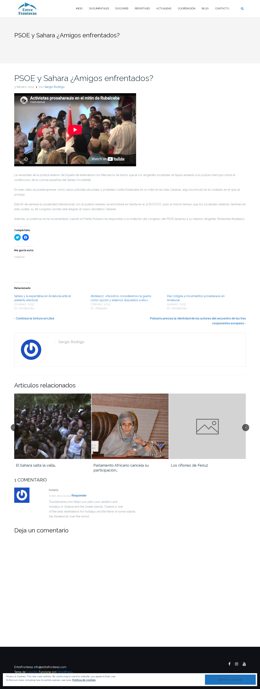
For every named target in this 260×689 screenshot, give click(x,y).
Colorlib (31, 672)
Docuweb (121, 8)
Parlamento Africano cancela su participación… (121, 467)
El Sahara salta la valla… (36, 465)
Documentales (99, 8)
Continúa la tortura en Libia (35, 318)
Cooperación (186, 8)
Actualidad (163, 8)
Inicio (79, 8)
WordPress (65, 672)
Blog (205, 8)
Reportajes (142, 8)
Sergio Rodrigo (54, 87)
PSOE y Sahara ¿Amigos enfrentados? (83, 78)
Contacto (222, 8)
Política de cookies (84, 680)
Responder (79, 495)
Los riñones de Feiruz (189, 465)
